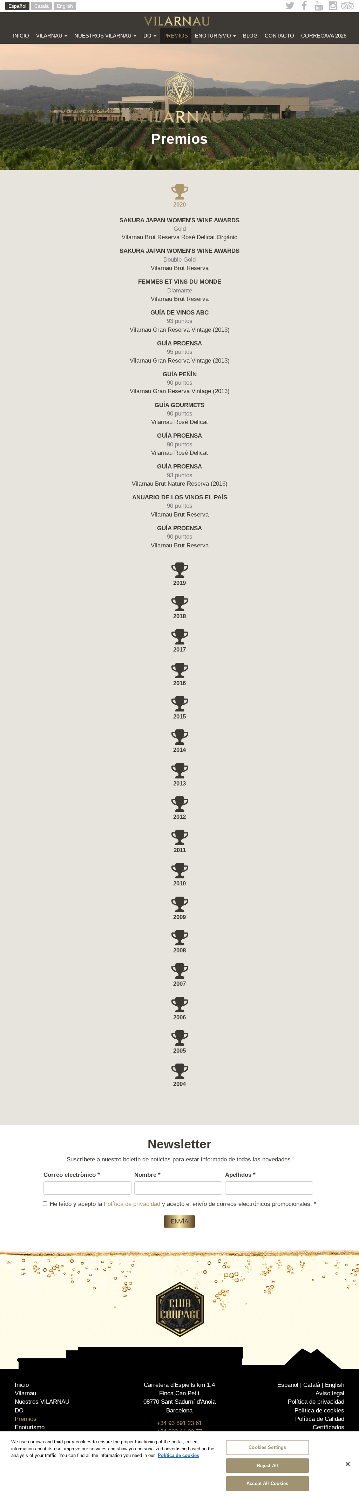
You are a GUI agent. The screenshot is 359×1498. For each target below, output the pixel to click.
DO (148, 36)
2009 (179, 917)
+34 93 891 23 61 (179, 1423)
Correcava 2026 (323, 36)
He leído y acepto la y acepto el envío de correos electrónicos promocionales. (183, 1204)
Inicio (21, 36)
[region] (179, 1464)
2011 (180, 850)
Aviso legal (330, 1393)
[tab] (179, 196)
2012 (179, 817)
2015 (179, 716)
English (65, 6)
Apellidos (240, 1175)
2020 (179, 204)
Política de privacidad (132, 1204)
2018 (179, 616)
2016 (179, 683)
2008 (179, 950)
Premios (175, 36)
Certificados (328, 1427)
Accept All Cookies (267, 1483)
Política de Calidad (319, 1419)
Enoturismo (213, 36)
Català (41, 6)
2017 (179, 649)
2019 (179, 583)
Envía (179, 1221)
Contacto (279, 36)
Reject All (267, 1465)
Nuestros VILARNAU (103, 36)
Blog (250, 36)
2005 (179, 1050)
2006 (179, 1017)
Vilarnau (50, 36)
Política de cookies (319, 1410)
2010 (179, 883)
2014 (179, 750)
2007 (179, 983)
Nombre (147, 1175)
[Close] (347, 1464)
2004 (179, 1084)
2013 (179, 783)
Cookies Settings (267, 1447)
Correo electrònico (71, 1175)
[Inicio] (179, 21)
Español (17, 6)
